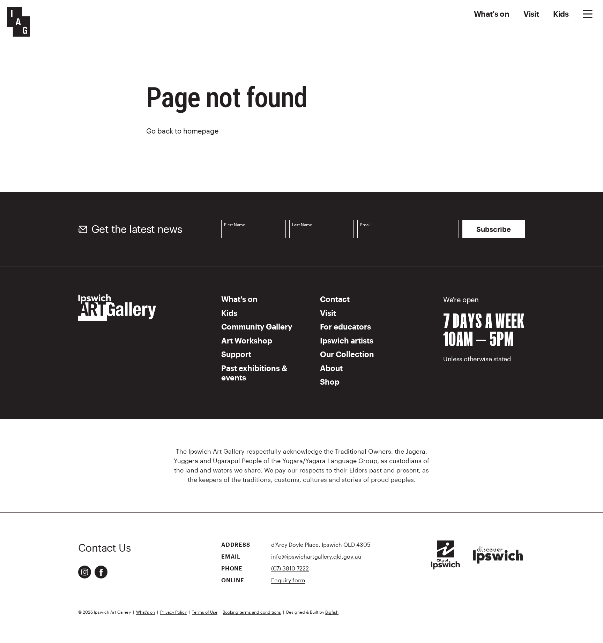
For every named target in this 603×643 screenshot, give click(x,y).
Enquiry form (288, 580)
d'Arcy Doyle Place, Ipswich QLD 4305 (320, 544)
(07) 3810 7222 (290, 568)
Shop (330, 381)
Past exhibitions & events (254, 372)
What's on (491, 13)
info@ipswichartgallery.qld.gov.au (316, 556)
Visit (531, 13)
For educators (345, 326)
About (331, 367)
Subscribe (493, 229)
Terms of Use (204, 612)
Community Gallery (256, 326)
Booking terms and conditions (252, 612)
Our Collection (347, 353)
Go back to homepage (182, 131)
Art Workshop (246, 340)
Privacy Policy (173, 612)
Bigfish (331, 612)
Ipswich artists (346, 340)
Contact (335, 298)
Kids (561, 13)
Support (236, 353)
